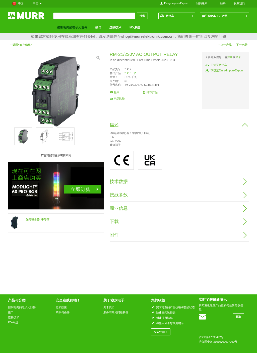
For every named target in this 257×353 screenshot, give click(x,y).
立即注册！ (161, 331)
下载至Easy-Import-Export (227, 70)
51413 (127, 73)
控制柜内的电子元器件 (72, 27)
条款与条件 (63, 312)
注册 (230, 57)
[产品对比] (135, 73)
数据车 (180, 16)
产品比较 (119, 98)
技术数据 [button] (119, 181)
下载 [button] (114, 221)
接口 (98, 27)
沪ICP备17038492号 (211, 337)
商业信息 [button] (119, 208)
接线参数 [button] (119, 194)
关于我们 (108, 307)
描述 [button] (114, 124)
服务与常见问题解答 (115, 312)
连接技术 (115, 27)
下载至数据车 (219, 64)
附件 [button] (114, 234)
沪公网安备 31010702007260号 (218, 341)
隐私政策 (61, 307)
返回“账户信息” (21, 44)
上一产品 (225, 45)
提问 (116, 92)
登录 (238, 57)
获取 (238, 316)
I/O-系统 (135, 27)
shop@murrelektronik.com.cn (147, 36)
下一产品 (242, 45)
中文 (36, 3)
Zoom (98, 58)
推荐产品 (152, 92)
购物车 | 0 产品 (227, 16)
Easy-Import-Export (176, 3)
